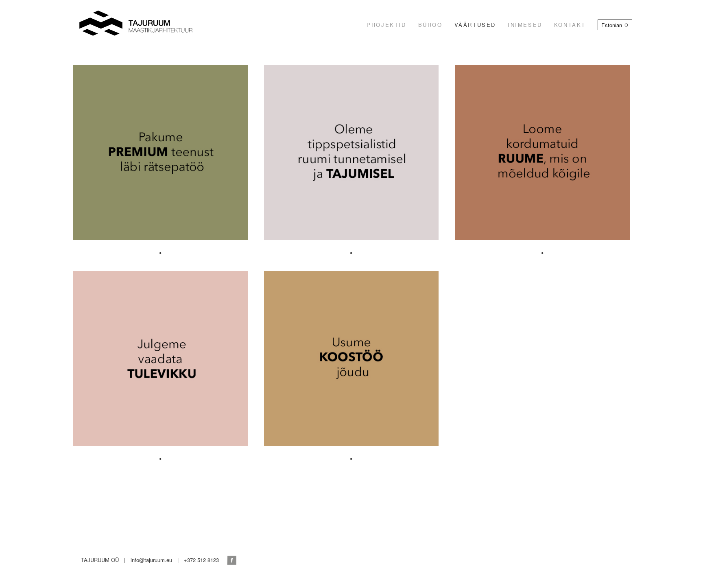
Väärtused (475, 24)
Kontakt (570, 24)
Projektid (386, 24)
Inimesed (525, 24)
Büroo (430, 24)
